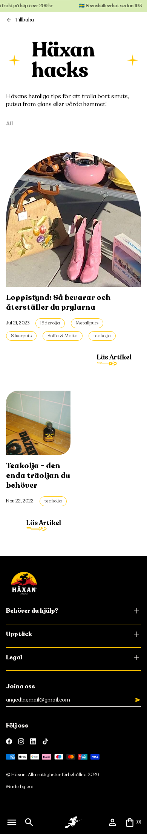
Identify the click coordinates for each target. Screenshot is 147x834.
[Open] (11, 822)
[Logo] (24, 583)
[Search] (29, 822)
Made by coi (19, 787)
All (9, 123)
